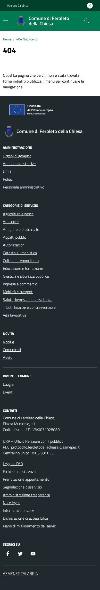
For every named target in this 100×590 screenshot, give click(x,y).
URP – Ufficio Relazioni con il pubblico (33, 441)
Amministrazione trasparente (26, 495)
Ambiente (11, 222)
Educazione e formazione (23, 268)
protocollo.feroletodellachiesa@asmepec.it (45, 447)
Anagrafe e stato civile (21, 229)
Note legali (11, 503)
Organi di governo (17, 156)
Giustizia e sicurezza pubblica (26, 276)
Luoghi (8, 384)
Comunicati (12, 350)
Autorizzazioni (14, 245)
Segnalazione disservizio (22, 487)
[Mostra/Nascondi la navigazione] (6, 20)
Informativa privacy (18, 510)
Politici (8, 179)
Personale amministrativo (23, 187)
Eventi (8, 392)
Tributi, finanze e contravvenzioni (29, 307)
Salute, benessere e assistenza (27, 299)
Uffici (7, 171)
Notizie (8, 342)
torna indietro (14, 81)
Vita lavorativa (14, 315)
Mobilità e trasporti (18, 292)
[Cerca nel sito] (87, 21)
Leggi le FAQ (13, 464)
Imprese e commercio (20, 284)
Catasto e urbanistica (20, 253)
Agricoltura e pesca (18, 214)
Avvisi (7, 357)
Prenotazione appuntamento (26, 479)
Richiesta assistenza (19, 471)
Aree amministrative (19, 164)
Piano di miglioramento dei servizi (29, 526)
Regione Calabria (17, 5)
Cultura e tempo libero (21, 260)
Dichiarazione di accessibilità (25, 518)
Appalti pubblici (15, 237)
